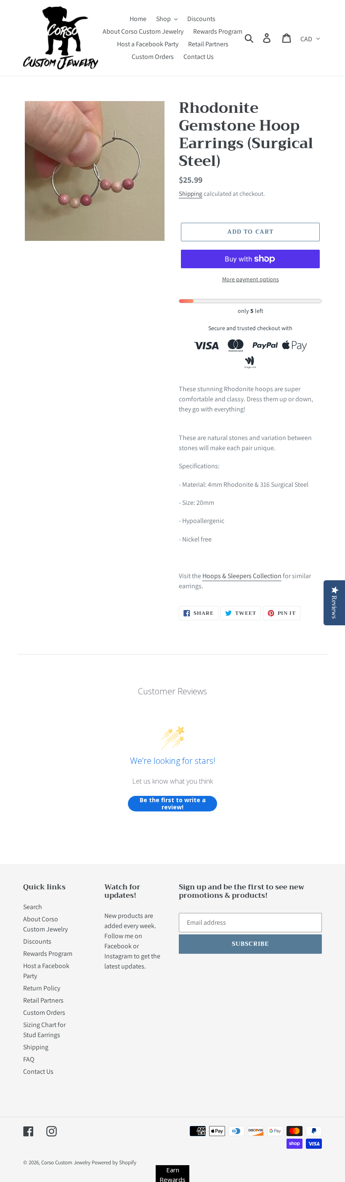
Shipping (190, 193)
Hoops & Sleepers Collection (241, 575)
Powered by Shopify (114, 1162)
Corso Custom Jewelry (65, 1162)
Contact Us (38, 1071)
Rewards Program (47, 953)
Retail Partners (43, 1000)
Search (32, 906)
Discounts (37, 941)
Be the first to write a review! (173, 803)
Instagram (118, 956)
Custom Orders (44, 1012)
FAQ (28, 1059)
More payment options (250, 279)
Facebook (118, 946)
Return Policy (41, 988)
